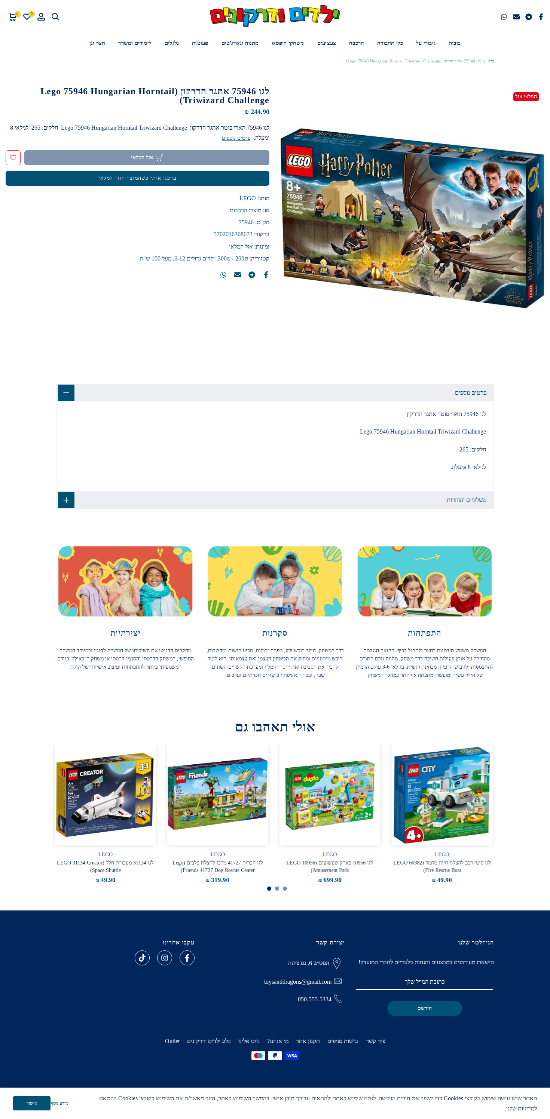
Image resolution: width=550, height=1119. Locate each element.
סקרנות (275, 633)
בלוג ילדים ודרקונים (209, 1041)
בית (491, 61)
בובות (455, 43)
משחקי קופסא (288, 43)
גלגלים (172, 43)
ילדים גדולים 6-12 (194, 258)
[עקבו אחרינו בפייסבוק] (187, 957)
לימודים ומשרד (135, 43)
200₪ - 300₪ (233, 258)
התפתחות (424, 633)
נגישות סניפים (342, 1041)
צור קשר (375, 1041)
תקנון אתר (308, 1041)
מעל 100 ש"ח (155, 258)
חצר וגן (97, 43)
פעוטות (200, 43)
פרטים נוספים (236, 138)
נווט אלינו (249, 1041)
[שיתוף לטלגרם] (528, 16)
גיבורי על (426, 43)
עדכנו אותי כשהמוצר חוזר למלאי (137, 178)
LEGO (247, 198)
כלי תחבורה (390, 43)
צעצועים (326, 43)
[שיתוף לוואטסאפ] (504, 16)
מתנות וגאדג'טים (240, 43)
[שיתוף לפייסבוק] (541, 16)
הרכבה (356, 43)
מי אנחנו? (277, 1041)
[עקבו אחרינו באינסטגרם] (164, 957)
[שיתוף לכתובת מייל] (516, 16)
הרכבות (238, 210)
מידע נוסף (59, 1103)
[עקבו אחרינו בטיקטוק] (142, 957)
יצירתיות (125, 633)
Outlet (172, 1041)
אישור (32, 1103)
